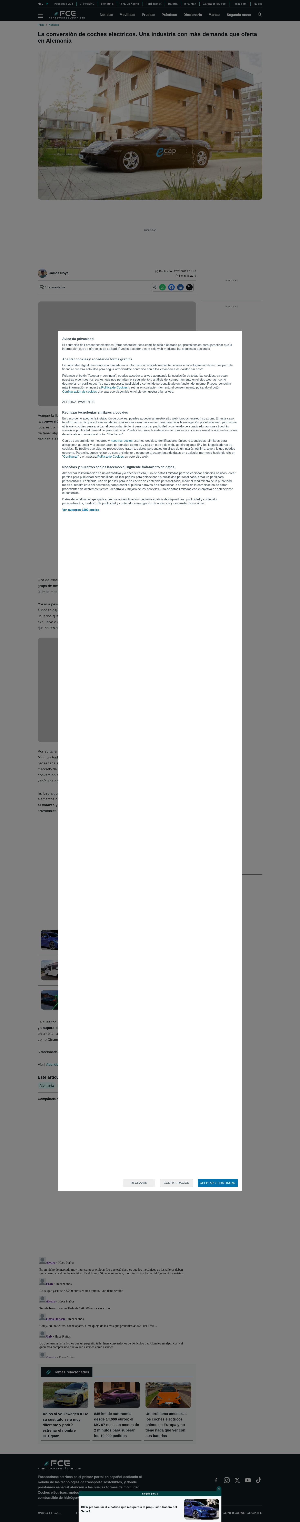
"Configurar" (70, 456)
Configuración (176, 1182)
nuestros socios (122, 440)
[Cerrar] (219, 1488)
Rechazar (139, 1182)
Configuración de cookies (79, 391)
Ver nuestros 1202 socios (80, 509)
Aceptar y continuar (218, 1183)
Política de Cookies (114, 387)
